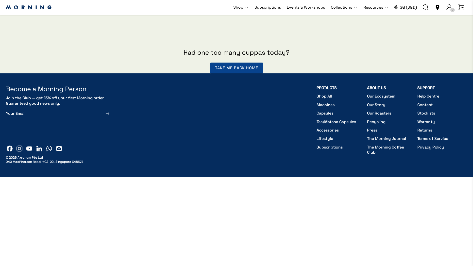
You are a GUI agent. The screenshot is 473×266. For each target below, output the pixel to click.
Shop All (324, 96)
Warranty (426, 121)
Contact (425, 104)
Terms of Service (432, 138)
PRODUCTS (327, 87)
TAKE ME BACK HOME (236, 67)
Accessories (328, 130)
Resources (373, 7)
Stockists (426, 113)
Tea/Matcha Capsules (336, 121)
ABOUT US (376, 87)
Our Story (376, 104)
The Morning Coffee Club (385, 150)
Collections (341, 7)
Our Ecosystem (381, 96)
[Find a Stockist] (437, 7)
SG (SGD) (408, 7)
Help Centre (428, 96)
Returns (424, 130)
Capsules (325, 113)
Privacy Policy (430, 147)
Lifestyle (325, 138)
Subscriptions (267, 7)
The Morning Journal (386, 138)
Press (372, 130)
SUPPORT (426, 87)
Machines (326, 104)
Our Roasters (379, 113)
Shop (238, 7)
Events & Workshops (306, 7)
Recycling (376, 121)
